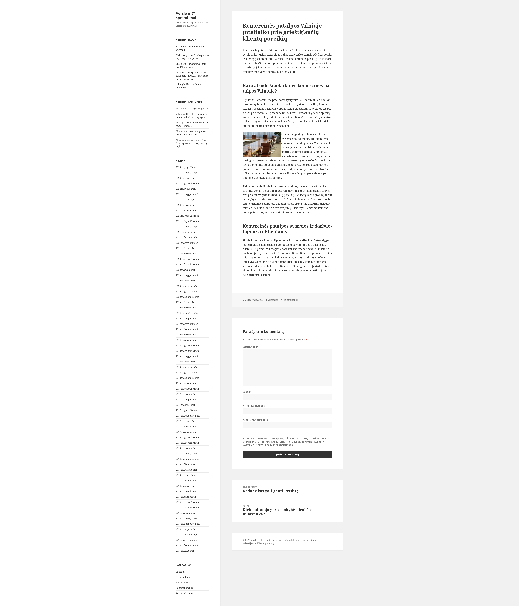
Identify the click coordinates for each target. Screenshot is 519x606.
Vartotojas (273, 299)
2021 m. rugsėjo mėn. (187, 226)
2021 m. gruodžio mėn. (187, 215)
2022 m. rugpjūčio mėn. (188, 194)
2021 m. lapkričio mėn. (187, 221)
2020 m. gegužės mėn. (187, 291)
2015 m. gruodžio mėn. (187, 502)
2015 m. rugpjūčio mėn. (188, 523)
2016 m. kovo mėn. (185, 485)
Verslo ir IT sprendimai (186, 15)
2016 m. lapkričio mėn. (187, 442)
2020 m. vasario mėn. (187, 307)
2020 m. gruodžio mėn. (187, 259)
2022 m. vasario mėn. (187, 205)
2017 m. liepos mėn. (186, 404)
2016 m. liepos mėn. (186, 464)
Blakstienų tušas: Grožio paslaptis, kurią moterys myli (192, 143)
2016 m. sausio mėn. (186, 496)
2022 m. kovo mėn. (185, 199)
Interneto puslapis (255, 420)
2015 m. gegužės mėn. (187, 539)
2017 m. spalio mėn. (186, 394)
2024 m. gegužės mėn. (187, 167)
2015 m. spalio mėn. (186, 512)
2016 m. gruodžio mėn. (187, 437)
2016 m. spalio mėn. (186, 448)
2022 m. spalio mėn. (186, 188)
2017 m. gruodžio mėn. (187, 388)
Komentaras (250, 347)
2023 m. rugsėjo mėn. (187, 172)
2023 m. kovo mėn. (185, 178)
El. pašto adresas (255, 406)
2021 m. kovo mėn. (185, 248)
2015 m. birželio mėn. (187, 534)
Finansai (180, 571)
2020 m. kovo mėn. (185, 302)
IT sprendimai (183, 577)
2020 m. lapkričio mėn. (187, 264)
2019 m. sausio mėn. (186, 340)
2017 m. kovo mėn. (185, 421)
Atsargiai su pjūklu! (198, 108)
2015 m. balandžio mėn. (188, 545)
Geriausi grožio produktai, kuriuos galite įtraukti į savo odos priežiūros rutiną (192, 75)
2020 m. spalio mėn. (186, 269)
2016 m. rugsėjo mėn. (187, 453)
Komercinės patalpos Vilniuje (261, 50)
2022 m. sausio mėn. (186, 210)
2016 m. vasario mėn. (187, 491)
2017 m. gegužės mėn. (187, 410)
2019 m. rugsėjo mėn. (187, 313)
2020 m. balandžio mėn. (188, 296)
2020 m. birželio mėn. (187, 286)
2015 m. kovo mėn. (185, 550)
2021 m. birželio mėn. (187, 237)
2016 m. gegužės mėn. (187, 475)
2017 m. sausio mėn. (186, 431)
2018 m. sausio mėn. (186, 383)
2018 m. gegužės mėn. (187, 372)
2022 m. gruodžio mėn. (187, 183)
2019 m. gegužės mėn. (187, 323)
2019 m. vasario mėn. (187, 334)
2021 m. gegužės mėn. (187, 242)
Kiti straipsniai (183, 582)
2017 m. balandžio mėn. (188, 415)
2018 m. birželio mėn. (187, 367)
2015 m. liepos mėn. (186, 529)
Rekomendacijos (184, 587)
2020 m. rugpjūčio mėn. (188, 275)
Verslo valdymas (184, 593)
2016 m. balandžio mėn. (188, 480)
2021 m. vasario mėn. (187, 253)
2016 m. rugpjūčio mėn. (188, 458)
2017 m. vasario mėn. (187, 426)
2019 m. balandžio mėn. (188, 329)
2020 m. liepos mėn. (186, 280)
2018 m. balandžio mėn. (188, 377)
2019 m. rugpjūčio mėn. (188, 318)
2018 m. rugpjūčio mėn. (188, 356)
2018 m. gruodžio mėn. (187, 345)
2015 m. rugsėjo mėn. (187, 518)
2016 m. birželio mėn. (187, 469)
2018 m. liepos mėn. (186, 361)
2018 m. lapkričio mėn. (187, 350)
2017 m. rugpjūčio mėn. (188, 399)
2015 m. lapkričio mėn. (187, 507)
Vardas (248, 392)
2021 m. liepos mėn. (186, 232)
